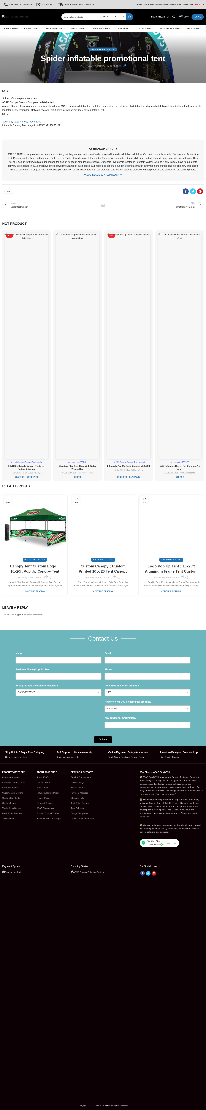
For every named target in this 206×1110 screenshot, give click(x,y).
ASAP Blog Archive (45, 808)
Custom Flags (9, 803)
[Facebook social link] (186, 191)
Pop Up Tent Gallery (34, 560)
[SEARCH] (129, 16)
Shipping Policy (78, 798)
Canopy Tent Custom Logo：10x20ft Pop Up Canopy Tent (35, 568)
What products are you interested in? (37, 685)
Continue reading (35, 591)
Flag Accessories (85, 473)
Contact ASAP (43, 782)
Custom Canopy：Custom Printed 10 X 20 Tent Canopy (103, 568)
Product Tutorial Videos (48, 813)
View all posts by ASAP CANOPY (103, 175)
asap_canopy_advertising (27, 121)
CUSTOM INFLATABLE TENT (26, 473)
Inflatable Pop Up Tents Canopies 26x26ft (128, 466)
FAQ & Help (42, 787)
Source (6, 121)
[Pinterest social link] (200, 191)
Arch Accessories (187, 473)
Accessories (8, 818)
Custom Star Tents (11, 798)
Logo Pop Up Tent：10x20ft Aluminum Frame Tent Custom (171, 568)
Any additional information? (120, 718)
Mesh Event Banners (12, 813)
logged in (19, 614)
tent (8, 191)
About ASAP (42, 777)
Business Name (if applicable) (32, 669)
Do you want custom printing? (122, 685)
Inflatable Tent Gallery (103, 49)
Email (108, 653)
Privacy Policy (43, 798)
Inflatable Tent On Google (49, 818)
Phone (108, 669)
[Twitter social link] (193, 191)
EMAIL (198, 17)
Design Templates (79, 813)
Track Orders (77, 787)
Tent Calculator (78, 808)
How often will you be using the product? (128, 701)
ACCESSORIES (69, 473)
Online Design (77, 782)
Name (20, 653)
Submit (103, 739)
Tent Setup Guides (80, 803)
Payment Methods (79, 793)
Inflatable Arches (10, 787)
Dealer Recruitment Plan (82, 818)
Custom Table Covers (12, 793)
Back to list (103, 205)
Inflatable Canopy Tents (13, 782)
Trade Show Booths (11, 808)
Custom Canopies (10, 777)
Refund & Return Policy (48, 793)
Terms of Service (45, 803)
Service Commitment (81, 777)
